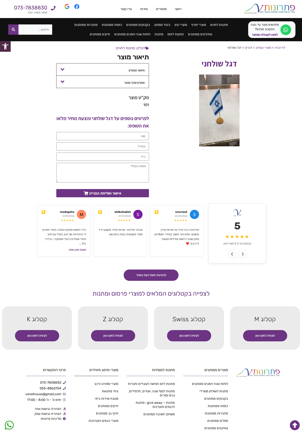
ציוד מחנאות (110, 391)
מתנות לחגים (219, 25)
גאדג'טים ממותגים (200, 34)
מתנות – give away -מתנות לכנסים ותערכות (155, 405)
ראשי (178, 9)
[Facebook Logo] (74, 9)
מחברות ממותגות (86, 25)
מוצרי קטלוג (263, 47)
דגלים (248, 47)
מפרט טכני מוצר (134, 82)
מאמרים (161, 9)
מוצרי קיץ (180, 25)
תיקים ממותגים (100, 34)
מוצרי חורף (198, 25)
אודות (144, 9)
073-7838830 (30, 8)
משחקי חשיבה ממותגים (159, 414)
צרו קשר (126, 9)
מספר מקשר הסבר (37, 12)
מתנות (158, 34)
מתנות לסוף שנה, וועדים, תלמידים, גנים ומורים (151, 393)
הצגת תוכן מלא (77, 249)
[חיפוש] (13, 29)
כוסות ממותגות (112, 25)
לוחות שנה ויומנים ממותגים (132, 34)
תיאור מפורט (137, 70)
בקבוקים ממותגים (138, 25)
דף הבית (280, 47)
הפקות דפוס (175, 34)
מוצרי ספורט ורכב (106, 384)
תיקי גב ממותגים (107, 413)
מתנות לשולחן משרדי (213, 391)
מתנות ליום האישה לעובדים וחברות (151, 384)
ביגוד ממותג (162, 25)
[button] (102, 69)
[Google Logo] (64, 9)
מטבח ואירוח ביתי (106, 398)
